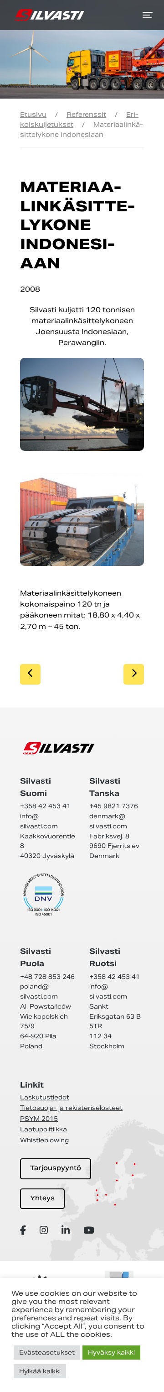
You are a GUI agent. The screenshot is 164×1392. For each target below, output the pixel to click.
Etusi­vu (33, 114)
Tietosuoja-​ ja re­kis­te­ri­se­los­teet (71, 1108)
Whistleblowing (44, 1140)
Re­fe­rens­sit (86, 114)
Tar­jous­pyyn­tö (55, 1169)
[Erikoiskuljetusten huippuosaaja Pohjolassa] (49, 15)
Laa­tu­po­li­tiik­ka (43, 1129)
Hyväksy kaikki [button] (111, 1352)
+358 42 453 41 (45, 806)
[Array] (24, 1230)
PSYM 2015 (39, 1119)
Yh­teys (42, 1199)
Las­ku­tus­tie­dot (44, 1097)
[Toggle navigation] (148, 15)
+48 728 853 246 (47, 977)
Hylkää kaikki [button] (40, 1371)
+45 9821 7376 (113, 806)
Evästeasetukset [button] (47, 1352)
